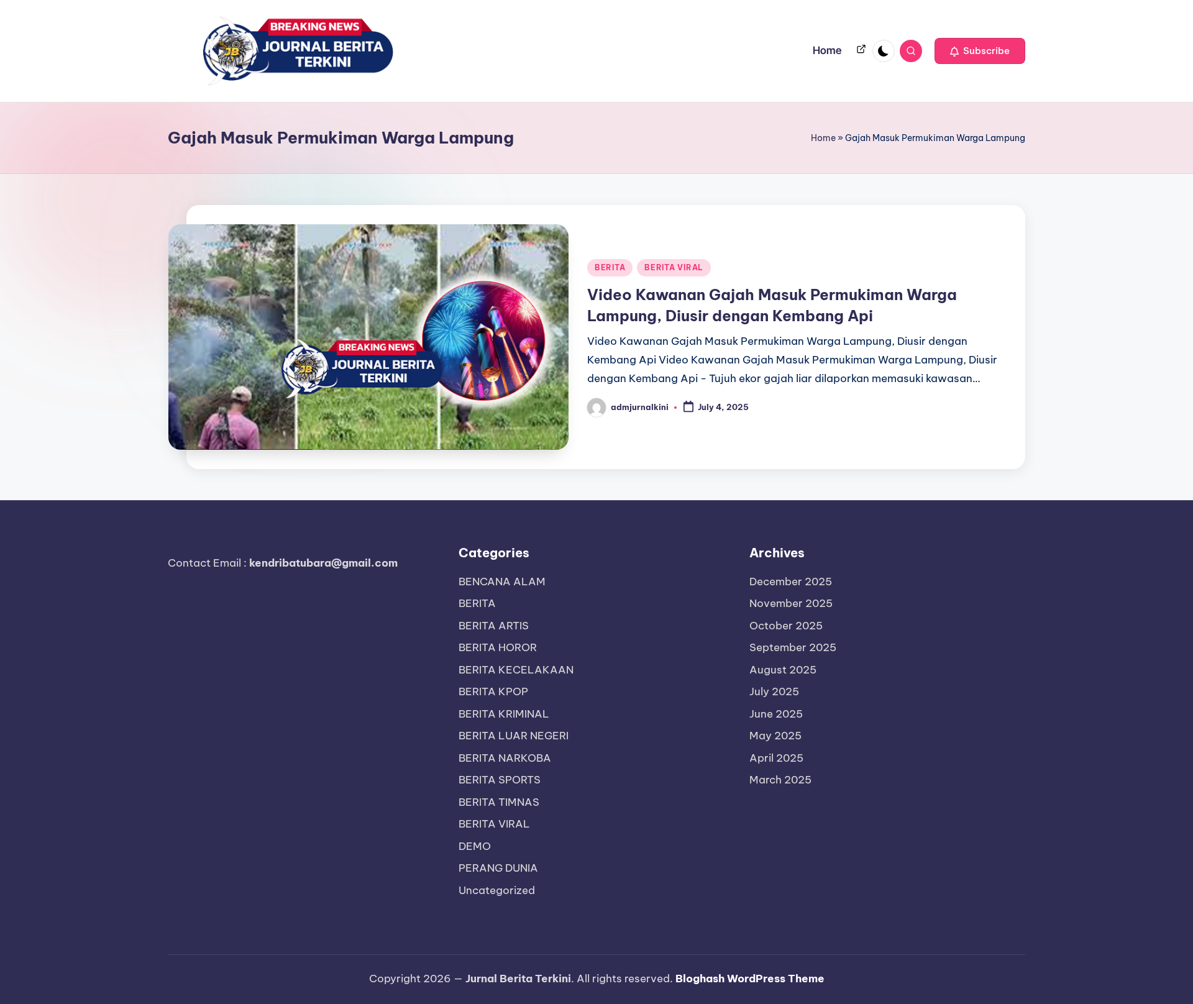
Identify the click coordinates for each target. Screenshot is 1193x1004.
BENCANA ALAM (502, 581)
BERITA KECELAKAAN (516, 670)
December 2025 (790, 581)
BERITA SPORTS (500, 780)
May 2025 (775, 735)
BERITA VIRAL (673, 267)
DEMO (475, 846)
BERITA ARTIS (494, 625)
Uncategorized (497, 890)
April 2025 (776, 758)
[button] (980, 51)
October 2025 (786, 625)
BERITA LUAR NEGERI (514, 735)
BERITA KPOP (493, 691)
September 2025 (792, 647)
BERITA (610, 267)
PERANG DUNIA (498, 868)
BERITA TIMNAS (499, 802)
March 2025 (780, 780)
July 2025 (774, 691)
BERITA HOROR (498, 647)
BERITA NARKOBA (505, 758)
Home (823, 138)
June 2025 (776, 714)
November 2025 (791, 603)
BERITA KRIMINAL (504, 714)
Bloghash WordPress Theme (750, 978)
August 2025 (782, 670)
